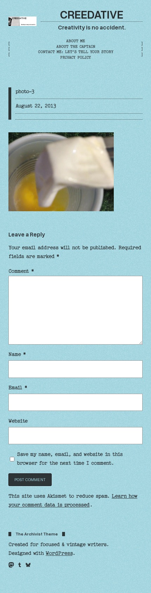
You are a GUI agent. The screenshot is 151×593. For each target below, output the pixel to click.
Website (18, 421)
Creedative (91, 14)
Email (17, 387)
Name (17, 354)
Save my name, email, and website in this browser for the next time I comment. (69, 459)
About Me (75, 41)
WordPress (59, 553)
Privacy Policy (75, 57)
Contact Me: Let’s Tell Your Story (75, 52)
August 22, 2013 (35, 106)
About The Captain (75, 46)
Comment (21, 271)
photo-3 (24, 91)
